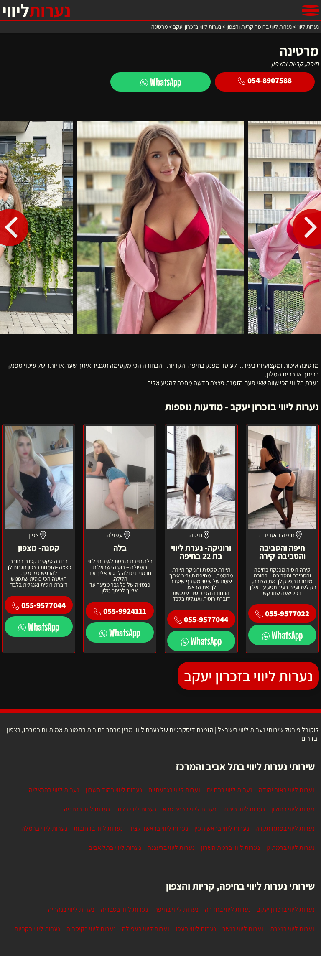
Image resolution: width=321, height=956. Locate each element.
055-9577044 (206, 619)
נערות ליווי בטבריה (124, 909)
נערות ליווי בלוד (136, 809)
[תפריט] (310, 10)
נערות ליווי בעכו (196, 928)
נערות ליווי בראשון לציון (158, 828)
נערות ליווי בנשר (243, 928)
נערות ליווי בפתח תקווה (285, 828)
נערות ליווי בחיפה (176, 909)
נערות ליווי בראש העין (221, 828)
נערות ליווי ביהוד (244, 809)
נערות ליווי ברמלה (44, 828)
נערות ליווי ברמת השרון (230, 847)
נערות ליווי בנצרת (292, 928)
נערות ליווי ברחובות (98, 828)
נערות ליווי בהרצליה (54, 790)
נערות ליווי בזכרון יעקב (248, 676)
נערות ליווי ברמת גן (290, 847)
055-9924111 (124, 611)
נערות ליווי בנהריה (71, 909)
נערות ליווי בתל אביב (115, 847)
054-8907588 (269, 80)
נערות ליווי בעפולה (146, 928)
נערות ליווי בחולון (293, 809)
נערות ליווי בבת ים (229, 790)
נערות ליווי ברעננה (171, 847)
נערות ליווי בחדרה (228, 909)
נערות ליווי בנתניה (87, 809)
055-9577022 (287, 613)
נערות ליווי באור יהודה (287, 790)
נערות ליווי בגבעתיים (174, 790)
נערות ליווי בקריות (37, 928)
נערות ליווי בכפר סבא (190, 809)
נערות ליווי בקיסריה (91, 928)
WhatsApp (165, 82)
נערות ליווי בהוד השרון (114, 790)
